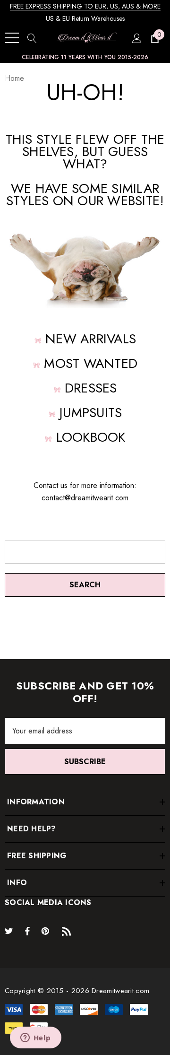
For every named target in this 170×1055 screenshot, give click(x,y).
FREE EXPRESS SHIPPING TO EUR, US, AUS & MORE (85, 6)
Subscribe (85, 761)
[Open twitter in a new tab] (10, 930)
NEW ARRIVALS (90, 339)
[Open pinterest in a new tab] (46, 930)
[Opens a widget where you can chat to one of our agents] (35, 1038)
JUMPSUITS (91, 412)
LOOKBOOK (91, 437)
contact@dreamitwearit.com (85, 497)
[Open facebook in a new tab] (27, 930)
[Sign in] (136, 38)
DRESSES (91, 388)
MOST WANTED (90, 363)
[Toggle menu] (12, 38)
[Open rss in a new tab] (68, 930)
